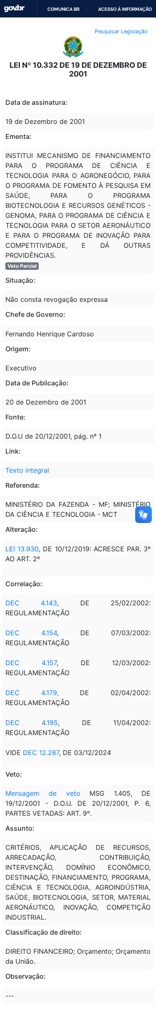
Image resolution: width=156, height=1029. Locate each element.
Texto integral (27, 470)
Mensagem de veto (42, 793)
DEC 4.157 (31, 663)
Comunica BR (63, 9)
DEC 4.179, (32, 692)
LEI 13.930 (22, 549)
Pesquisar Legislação (121, 31)
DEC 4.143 (31, 603)
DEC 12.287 (41, 752)
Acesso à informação (125, 9)
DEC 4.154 (31, 633)
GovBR (14, 8)
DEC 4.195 (31, 722)
